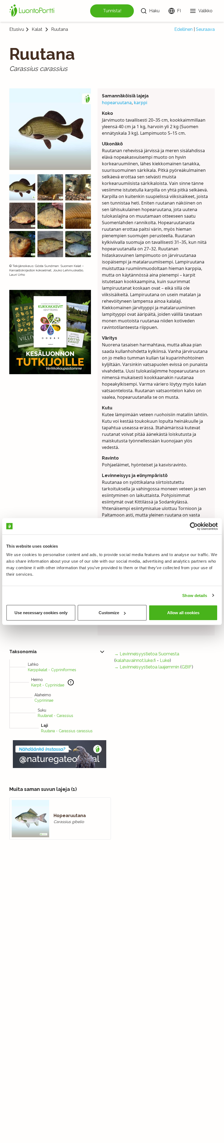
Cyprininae (43, 700)
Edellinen (183, 29)
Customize (109, 612)
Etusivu (16, 29)
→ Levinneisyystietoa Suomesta (146, 653)
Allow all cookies (183, 612)
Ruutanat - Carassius (55, 715)
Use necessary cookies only (40, 612)
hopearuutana (117, 103)
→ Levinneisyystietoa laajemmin (146, 667)
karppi (140, 103)
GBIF (187, 667)
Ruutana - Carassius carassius (67, 731)
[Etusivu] (32, 10)
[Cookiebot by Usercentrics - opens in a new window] (194, 526)
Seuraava (205, 29)
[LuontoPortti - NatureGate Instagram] (59, 754)
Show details (194, 595)
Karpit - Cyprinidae (47, 685)
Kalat (37, 29)
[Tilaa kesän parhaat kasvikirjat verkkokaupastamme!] (50, 332)
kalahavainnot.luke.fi (136, 660)
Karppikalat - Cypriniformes (52, 670)
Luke (165, 660)
